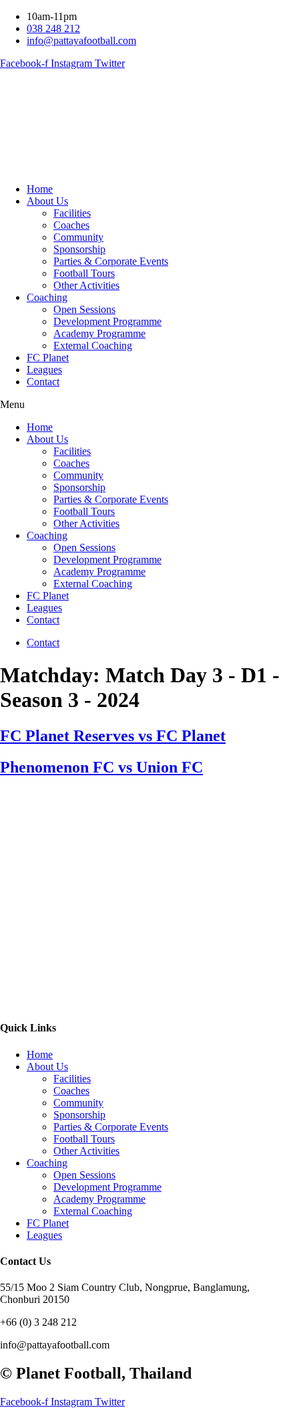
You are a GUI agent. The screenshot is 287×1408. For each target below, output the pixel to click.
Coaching (47, 297)
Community (78, 237)
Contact (43, 381)
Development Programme (107, 321)
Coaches (71, 225)
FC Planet (48, 357)
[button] (143, 405)
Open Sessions (84, 309)
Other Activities (86, 285)
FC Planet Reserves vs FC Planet (113, 735)
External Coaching (92, 345)
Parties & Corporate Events (110, 261)
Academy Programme (99, 333)
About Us (47, 201)
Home (40, 189)
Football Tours (84, 273)
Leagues (44, 369)
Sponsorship (79, 249)
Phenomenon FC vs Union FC (101, 767)
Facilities (72, 213)
